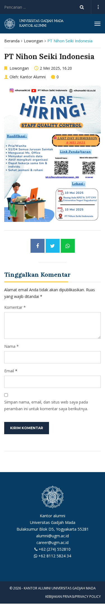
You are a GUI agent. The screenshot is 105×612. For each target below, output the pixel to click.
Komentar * (15, 307)
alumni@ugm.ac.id (52, 535)
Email (9, 370)
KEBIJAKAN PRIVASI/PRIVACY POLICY (73, 596)
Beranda (12, 40)
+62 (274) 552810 (55, 549)
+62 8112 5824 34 (54, 555)
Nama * (11, 346)
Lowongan (33, 40)
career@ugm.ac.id (52, 542)
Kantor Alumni (33, 76)
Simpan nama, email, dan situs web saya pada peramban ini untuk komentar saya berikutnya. (46, 405)
